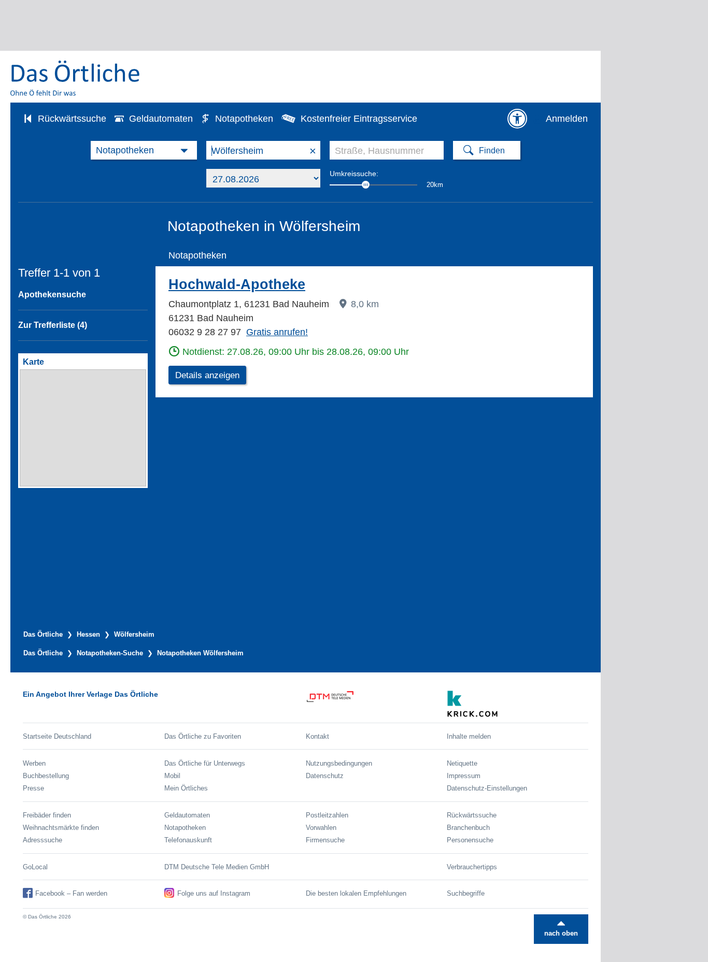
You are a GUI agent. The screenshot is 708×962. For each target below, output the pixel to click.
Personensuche (470, 840)
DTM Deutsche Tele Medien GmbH (216, 867)
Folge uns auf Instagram (213, 893)
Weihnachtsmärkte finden (61, 827)
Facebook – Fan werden (71, 893)
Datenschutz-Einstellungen (487, 788)
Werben (34, 763)
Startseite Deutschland (57, 736)
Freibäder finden (47, 815)
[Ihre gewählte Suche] (144, 150)
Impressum (463, 776)
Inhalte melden (469, 736)
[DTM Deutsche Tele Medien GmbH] (376, 703)
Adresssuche (42, 840)
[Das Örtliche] (75, 78)
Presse (33, 788)
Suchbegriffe (466, 893)
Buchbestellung (46, 776)
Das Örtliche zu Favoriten (202, 736)
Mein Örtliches (186, 788)
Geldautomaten (161, 118)
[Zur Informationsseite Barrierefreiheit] (517, 118)
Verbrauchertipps (472, 867)
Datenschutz (325, 776)
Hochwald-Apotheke (236, 284)
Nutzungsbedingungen (339, 763)
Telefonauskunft (188, 840)
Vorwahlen (321, 827)
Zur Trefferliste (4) (52, 325)
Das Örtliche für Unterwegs (204, 763)
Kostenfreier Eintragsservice (359, 118)
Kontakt (317, 736)
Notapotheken (244, 118)
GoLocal (35, 867)
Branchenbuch (468, 827)
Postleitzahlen (327, 815)
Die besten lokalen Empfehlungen (356, 893)
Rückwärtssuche (72, 118)
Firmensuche (325, 840)
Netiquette (462, 763)
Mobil (172, 776)
